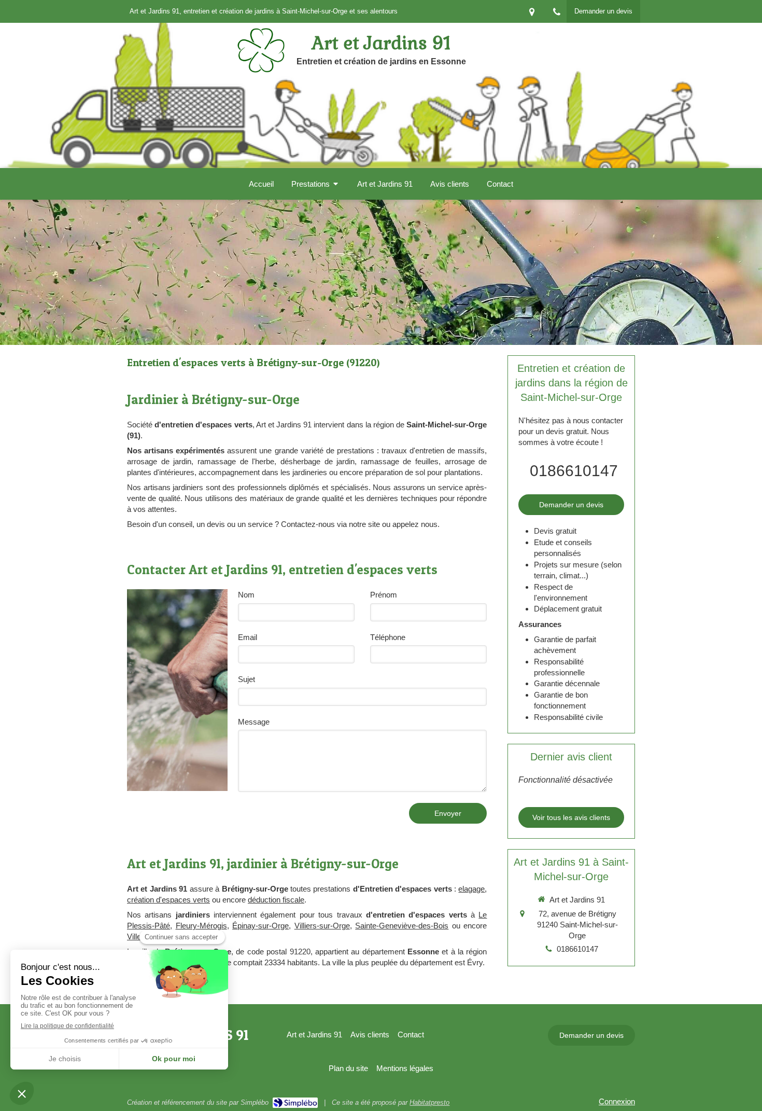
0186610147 (574, 470)
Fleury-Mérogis (201, 925)
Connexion (617, 1101)
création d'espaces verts (168, 899)
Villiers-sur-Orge (322, 925)
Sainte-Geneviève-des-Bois (401, 925)
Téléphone (387, 637)
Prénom (383, 594)
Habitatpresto (429, 1102)
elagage (471, 888)
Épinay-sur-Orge (260, 925)
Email (247, 637)
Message (254, 721)
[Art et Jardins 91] (261, 69)
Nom (246, 594)
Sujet (246, 679)
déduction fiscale (276, 899)
